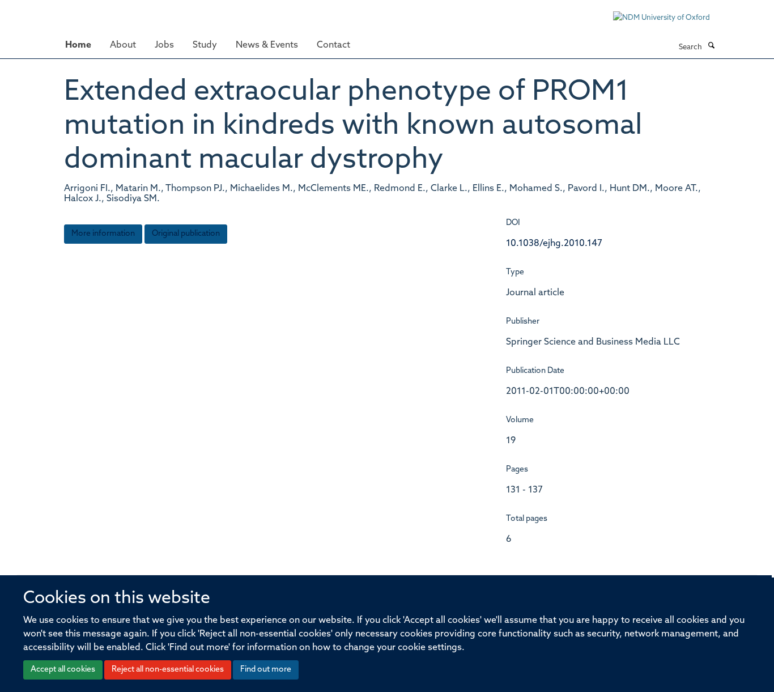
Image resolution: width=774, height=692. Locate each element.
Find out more (265, 669)
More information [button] (103, 234)
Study (205, 45)
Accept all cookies (63, 669)
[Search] (711, 46)
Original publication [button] (186, 234)
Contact (333, 45)
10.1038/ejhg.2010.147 (554, 243)
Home (78, 45)
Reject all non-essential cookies (168, 669)
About (123, 45)
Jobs (164, 45)
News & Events (267, 45)
